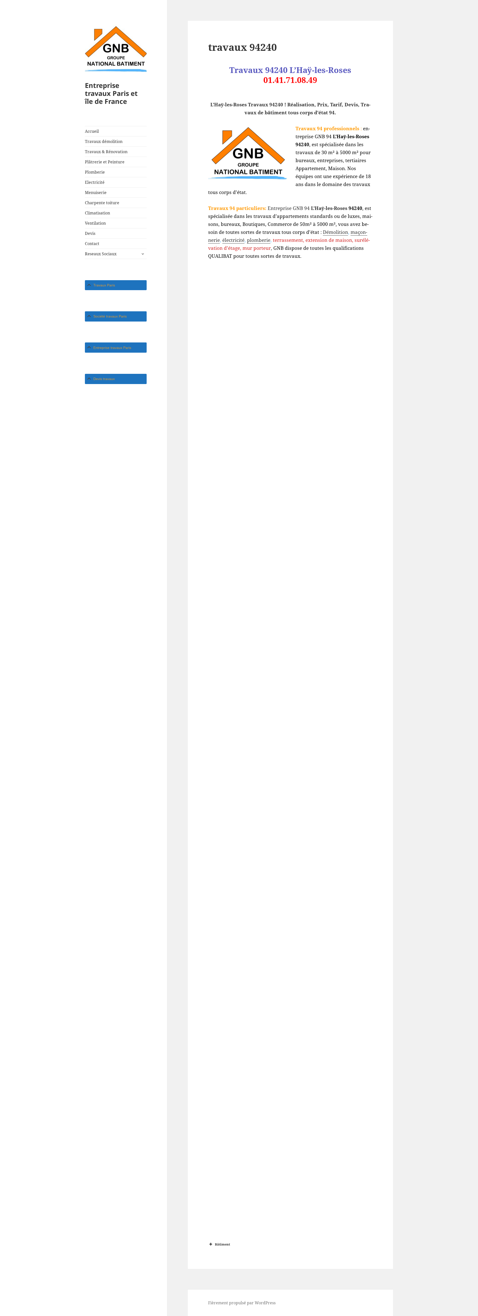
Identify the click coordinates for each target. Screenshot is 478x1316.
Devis (90, 233)
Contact (92, 243)
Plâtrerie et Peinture (104, 162)
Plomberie (95, 172)
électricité (233, 240)
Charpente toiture (102, 202)
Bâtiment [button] (222, 1244)
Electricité (95, 182)
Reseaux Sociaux (101, 254)
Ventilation (95, 223)
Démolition (335, 232)
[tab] (116, 285)
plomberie (258, 240)
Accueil (92, 131)
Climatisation (97, 213)
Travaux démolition (103, 141)
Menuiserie (96, 192)
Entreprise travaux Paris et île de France (111, 93)
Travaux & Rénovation (106, 151)
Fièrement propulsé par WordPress (242, 1303)
